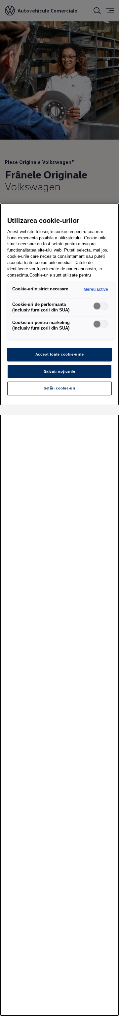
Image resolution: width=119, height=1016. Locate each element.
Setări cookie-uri (59, 388)
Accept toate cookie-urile (59, 354)
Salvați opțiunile (59, 371)
